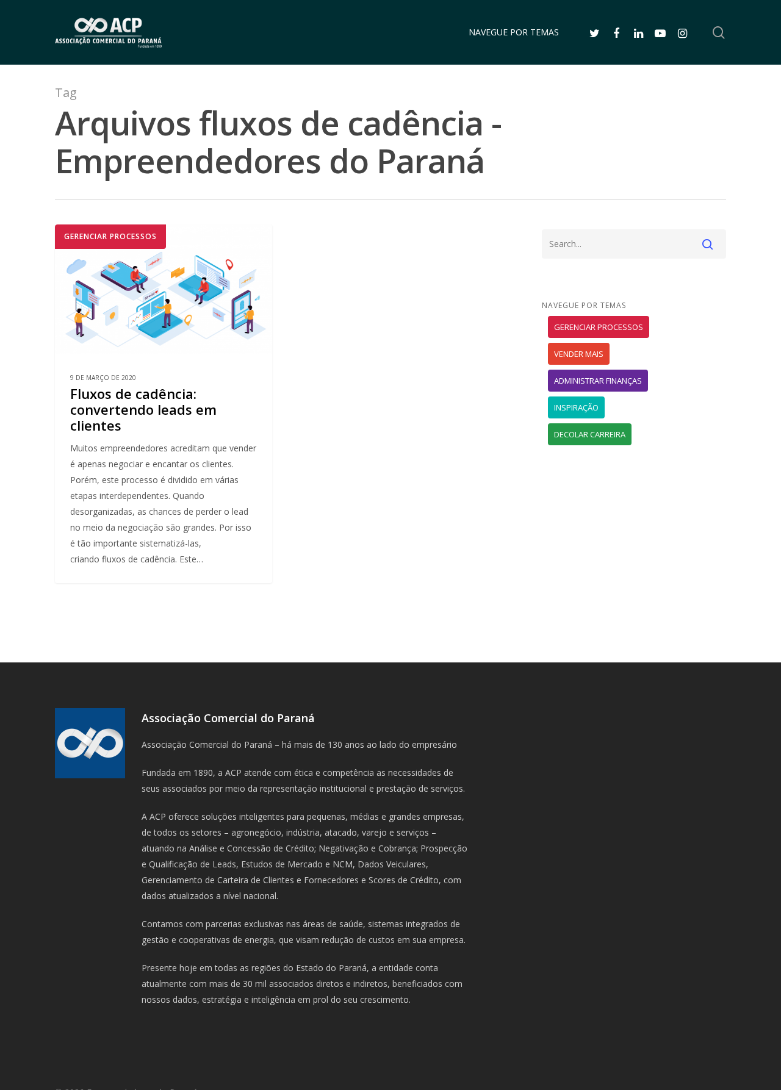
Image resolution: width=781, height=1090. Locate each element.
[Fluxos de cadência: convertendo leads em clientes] (163, 403)
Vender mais (578, 353)
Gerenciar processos (110, 236)
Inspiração (576, 407)
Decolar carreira (589, 434)
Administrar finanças (598, 380)
